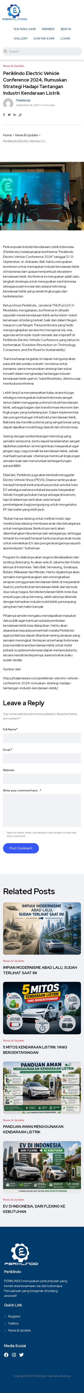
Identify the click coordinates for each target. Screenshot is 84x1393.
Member (48, 29)
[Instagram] (14, 1355)
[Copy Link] (20, 115)
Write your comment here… (22, 790)
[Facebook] (6, 1355)
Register (14, 1316)
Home (7, 135)
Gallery (21, 38)
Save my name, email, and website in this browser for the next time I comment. (41, 834)
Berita (66, 29)
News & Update (26, 135)
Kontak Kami (44, 38)
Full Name (10, 729)
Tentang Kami (24, 29)
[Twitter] (21, 1355)
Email (7, 750)
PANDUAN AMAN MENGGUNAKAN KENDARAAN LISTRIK (33, 1129)
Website (8, 770)
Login (65, 38)
